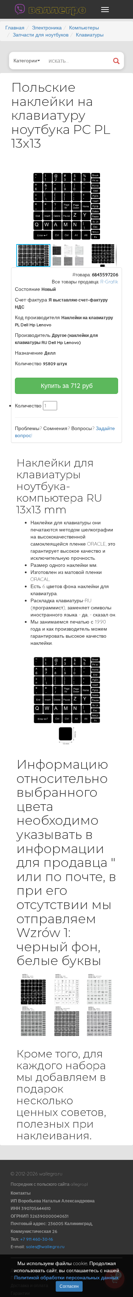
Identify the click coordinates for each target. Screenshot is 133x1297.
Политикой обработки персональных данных (66, 1277)
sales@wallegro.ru (45, 1246)
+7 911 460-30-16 (36, 1239)
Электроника (47, 27)
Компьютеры (84, 27)
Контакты (21, 1193)
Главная (14, 27)
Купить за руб (67, 386)
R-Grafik (109, 281)
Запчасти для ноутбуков (40, 35)
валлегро (57, 9)
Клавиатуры (90, 35)
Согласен (69, 1286)
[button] (110, 174)
